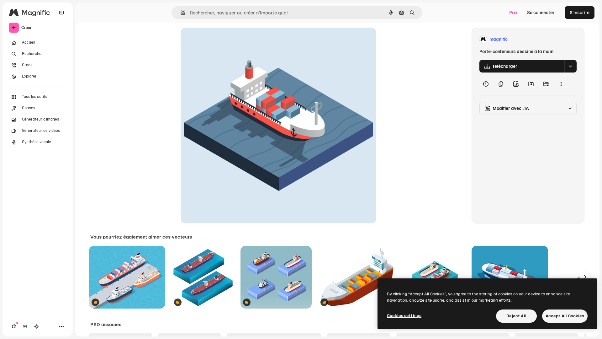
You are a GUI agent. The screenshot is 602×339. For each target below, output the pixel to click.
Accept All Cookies (565, 316)
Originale (222, 39)
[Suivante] (585, 277)
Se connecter (541, 12)
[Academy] (25, 326)
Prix (513, 12)
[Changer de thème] (36, 326)
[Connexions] (14, 326)
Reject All (516, 316)
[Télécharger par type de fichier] (570, 66)
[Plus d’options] (561, 84)
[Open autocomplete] (180, 12)
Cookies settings (404, 315)
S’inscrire (579, 12)
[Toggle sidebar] (61, 13)
